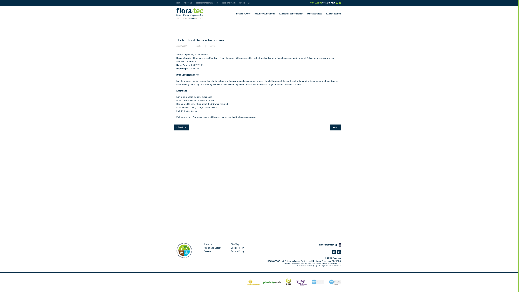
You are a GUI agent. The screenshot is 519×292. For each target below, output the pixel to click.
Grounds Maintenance (264, 14)
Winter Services (314, 14)
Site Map (235, 244)
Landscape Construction (291, 14)
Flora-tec (198, 46)
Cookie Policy (237, 248)
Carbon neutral (333, 14)
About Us (188, 3)
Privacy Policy (237, 251)
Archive (212, 46)
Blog (250, 3)
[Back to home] (189, 14)
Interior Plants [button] (243, 14)
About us (208, 244)
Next (335, 127)
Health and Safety (228, 3)
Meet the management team (206, 3)
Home (178, 3)
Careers (242, 3)
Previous (181, 127)
